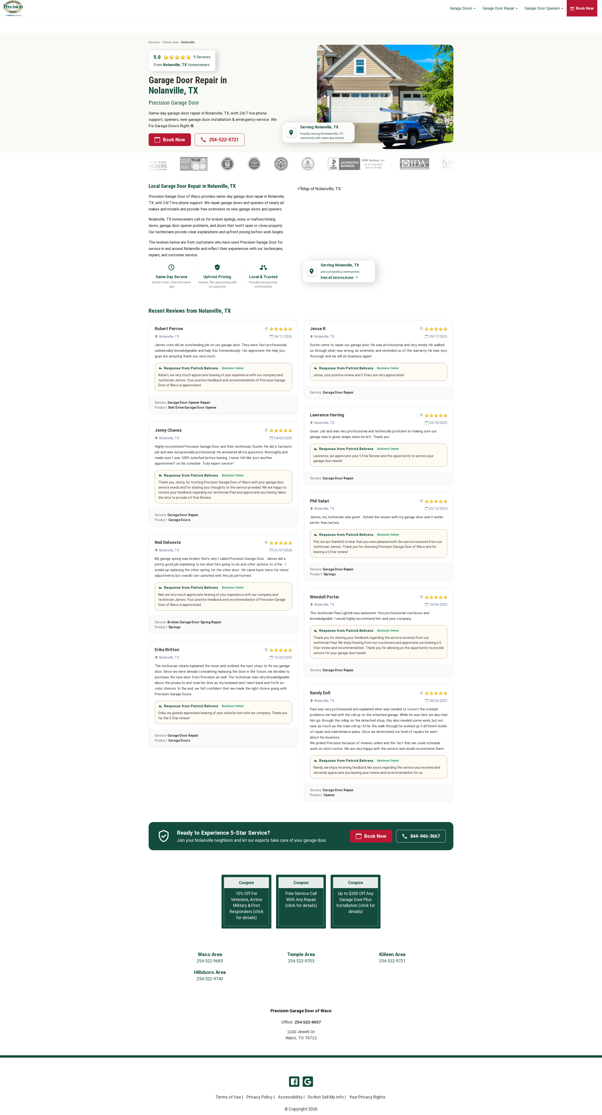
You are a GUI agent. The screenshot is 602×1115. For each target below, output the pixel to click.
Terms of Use (228, 1097)
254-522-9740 (210, 978)
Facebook (294, 1081)
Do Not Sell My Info (326, 1097)
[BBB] (282, 164)
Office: (301, 1022)
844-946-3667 (425, 836)
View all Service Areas (337, 277)
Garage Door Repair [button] (499, 8)
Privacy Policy (259, 1097)
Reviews (154, 42)
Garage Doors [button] (461, 8)
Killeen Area (170, 42)
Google (308, 1081)
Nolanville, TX (169, 336)
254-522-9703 (301, 960)
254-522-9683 (210, 960)
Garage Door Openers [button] (543, 8)
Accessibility (290, 1097)
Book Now (174, 139)
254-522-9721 (224, 139)
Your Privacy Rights (367, 1097)
